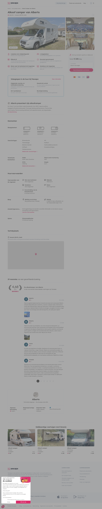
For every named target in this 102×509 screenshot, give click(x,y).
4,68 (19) (11, 15)
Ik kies (8, 502)
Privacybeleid (57, 506)
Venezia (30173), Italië (20, 15)
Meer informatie (56, 79)
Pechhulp (82, 479)
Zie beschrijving (12, 112)
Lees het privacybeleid (7, 497)
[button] (3, 506)
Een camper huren (66, 475)
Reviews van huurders (67, 482)
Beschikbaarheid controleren (81, 70)
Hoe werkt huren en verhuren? (67, 471)
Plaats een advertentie (85, 471)
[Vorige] (9, 437)
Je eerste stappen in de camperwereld (68, 479)
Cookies (65, 506)
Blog (20, 506)
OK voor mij (23, 502)
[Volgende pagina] (53, 381)
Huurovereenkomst (85, 473)
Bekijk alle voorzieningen (29, 151)
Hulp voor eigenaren (85, 482)
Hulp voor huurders (67, 485)
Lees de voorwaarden (28, 212)
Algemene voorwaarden (46, 506)
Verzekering (83, 476)
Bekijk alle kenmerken (28, 166)
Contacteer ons (27, 506)
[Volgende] (33, 437)
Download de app (61, 3)
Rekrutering (36, 506)
